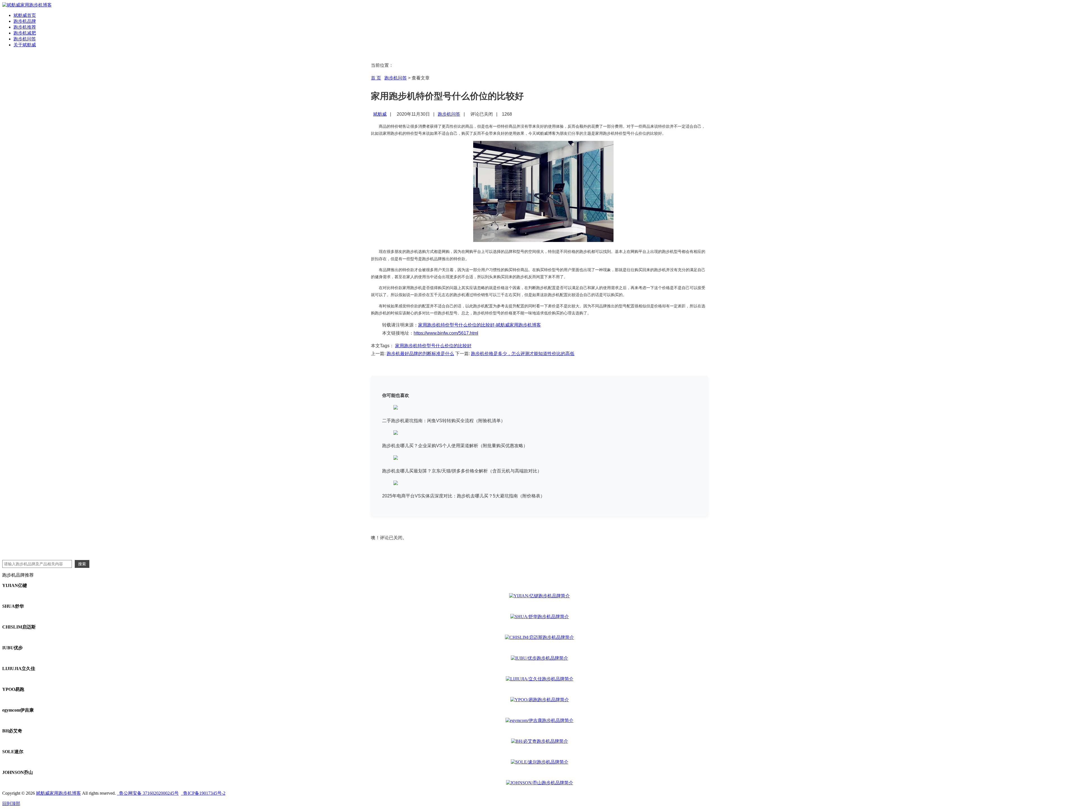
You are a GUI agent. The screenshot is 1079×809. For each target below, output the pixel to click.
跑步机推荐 (24, 27)
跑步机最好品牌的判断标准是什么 (420, 353)
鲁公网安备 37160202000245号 (148, 793)
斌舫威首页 (24, 15)
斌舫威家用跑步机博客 (58, 793)
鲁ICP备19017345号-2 (203, 793)
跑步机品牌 (24, 21)
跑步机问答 (24, 38)
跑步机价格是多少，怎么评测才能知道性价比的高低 (522, 353)
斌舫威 (380, 114)
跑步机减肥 (24, 33)
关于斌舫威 (24, 44)
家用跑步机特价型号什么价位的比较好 (433, 345)
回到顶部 (11, 803)
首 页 (376, 78)
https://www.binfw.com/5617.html (446, 333)
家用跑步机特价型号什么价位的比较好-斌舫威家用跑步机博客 (479, 325)
